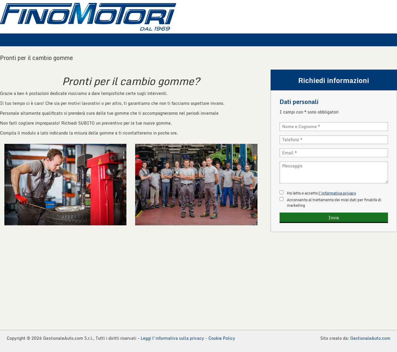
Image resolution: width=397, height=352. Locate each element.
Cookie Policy (221, 338)
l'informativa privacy (337, 193)
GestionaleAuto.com (370, 338)
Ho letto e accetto (321, 193)
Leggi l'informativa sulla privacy (172, 338)
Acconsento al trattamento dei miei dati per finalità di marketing (334, 202)
